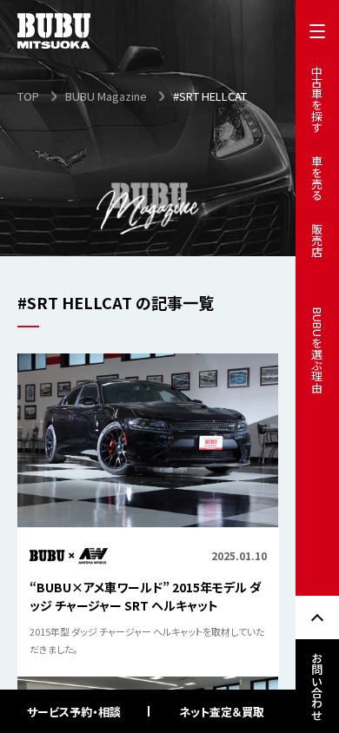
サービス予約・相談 (74, 711)
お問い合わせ (317, 686)
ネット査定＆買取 (221, 711)
